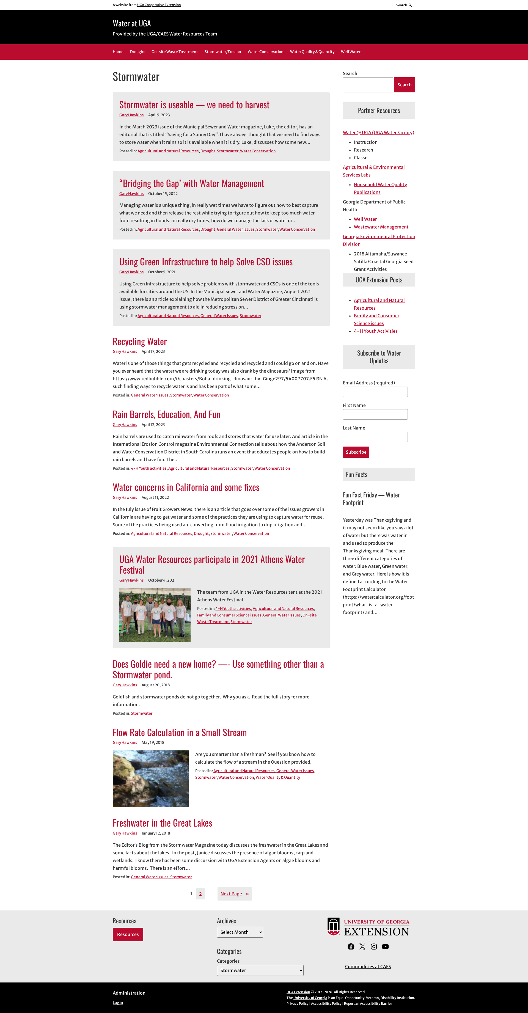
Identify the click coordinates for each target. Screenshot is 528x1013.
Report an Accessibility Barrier (368, 1003)
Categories (228, 961)
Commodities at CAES (368, 966)
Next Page (235, 893)
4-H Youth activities (149, 468)
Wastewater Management (381, 227)
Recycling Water (140, 341)
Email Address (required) (369, 383)
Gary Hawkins (131, 115)
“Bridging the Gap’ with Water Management (191, 183)
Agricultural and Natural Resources (168, 151)
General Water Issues (236, 229)
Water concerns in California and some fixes (186, 486)
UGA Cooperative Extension (159, 5)
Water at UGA (132, 23)
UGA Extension (298, 992)
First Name (354, 405)
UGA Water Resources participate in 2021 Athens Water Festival (212, 565)
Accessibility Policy (326, 1003)
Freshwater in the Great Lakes (162, 822)
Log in (118, 1002)
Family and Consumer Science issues (229, 615)
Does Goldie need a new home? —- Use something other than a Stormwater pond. (218, 669)
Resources (128, 934)
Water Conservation (258, 151)
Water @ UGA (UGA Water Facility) (378, 132)
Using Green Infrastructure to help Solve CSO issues (206, 261)
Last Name (354, 428)
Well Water (365, 219)
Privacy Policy (298, 1003)
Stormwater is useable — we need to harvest (194, 104)
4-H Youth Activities (376, 331)
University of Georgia (310, 998)
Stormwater (227, 151)
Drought (207, 151)
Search (350, 73)
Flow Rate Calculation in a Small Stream (180, 732)
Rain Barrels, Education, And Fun (167, 414)
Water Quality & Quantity (278, 777)
